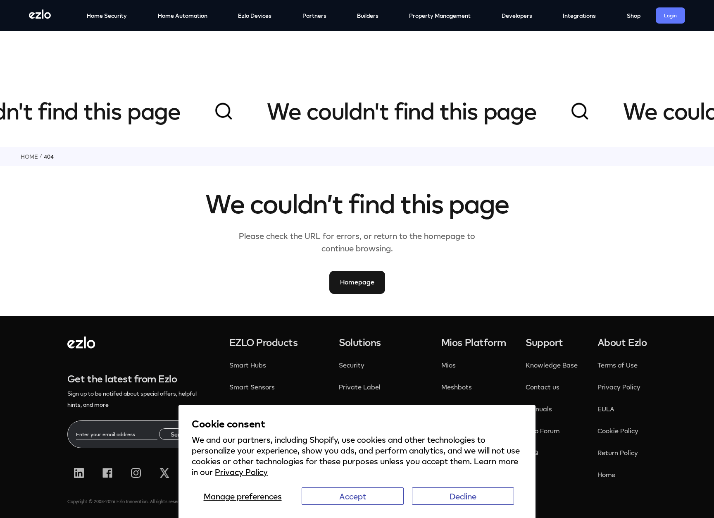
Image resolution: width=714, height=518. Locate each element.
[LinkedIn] (78, 472)
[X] (164, 472)
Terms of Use (617, 365)
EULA (605, 409)
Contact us (542, 387)
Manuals (539, 409)
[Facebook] (107, 472)
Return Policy (617, 453)
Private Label (360, 387)
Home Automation (182, 15)
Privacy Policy (241, 472)
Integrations (579, 15)
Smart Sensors (252, 387)
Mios (449, 365)
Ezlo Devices (254, 15)
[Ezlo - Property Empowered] (81, 345)
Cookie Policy (617, 431)
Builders (367, 15)
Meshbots (456, 387)
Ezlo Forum (542, 431)
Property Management (440, 15)
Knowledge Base (552, 365)
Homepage (357, 282)
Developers (517, 15)
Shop (633, 15)
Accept (352, 496)
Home (29, 156)
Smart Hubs (247, 365)
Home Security (107, 15)
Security (352, 365)
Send (177, 434)
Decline (463, 496)
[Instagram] (135, 472)
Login (670, 15)
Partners (314, 15)
